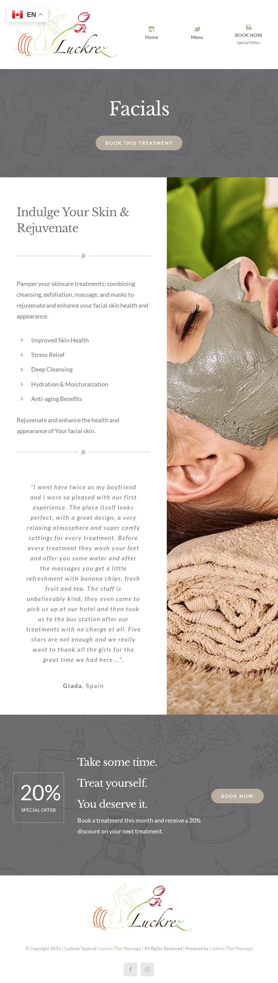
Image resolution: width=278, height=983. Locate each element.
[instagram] (147, 969)
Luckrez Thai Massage (119, 948)
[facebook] (130, 969)
